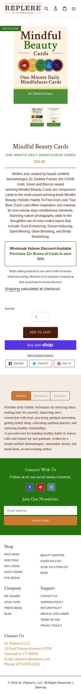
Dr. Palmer (12, 596)
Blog (7, 613)
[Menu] (73, 8)
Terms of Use (50, 619)
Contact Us (49, 596)
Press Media (13, 608)
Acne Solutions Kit (54, 567)
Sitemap (40, 687)
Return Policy (51, 608)
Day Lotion (12, 566)
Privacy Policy (51, 625)
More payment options (40, 355)
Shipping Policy (52, 602)
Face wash (11, 554)
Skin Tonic (11, 560)
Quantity (9, 308)
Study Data (12, 602)
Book (44, 572)
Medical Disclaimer (55, 613)
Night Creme (13, 572)
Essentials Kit (51, 561)
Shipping (12, 289)
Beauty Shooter (52, 555)
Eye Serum (12, 577)
